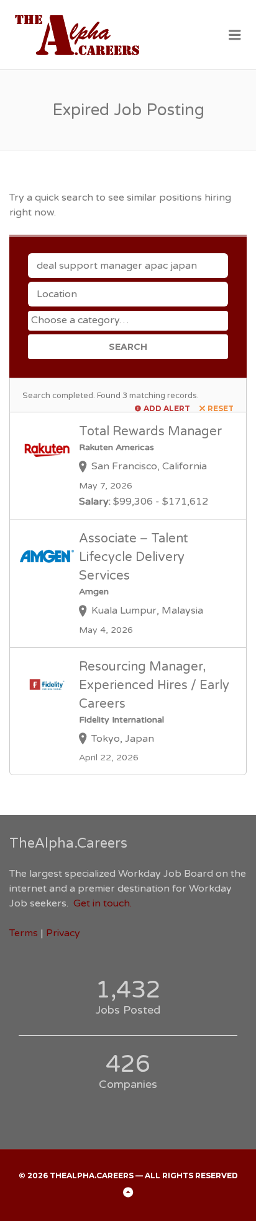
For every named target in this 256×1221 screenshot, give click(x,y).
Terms (23, 933)
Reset (221, 408)
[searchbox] (129, 320)
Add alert (167, 408)
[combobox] (128, 321)
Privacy (63, 933)
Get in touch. (102, 903)
